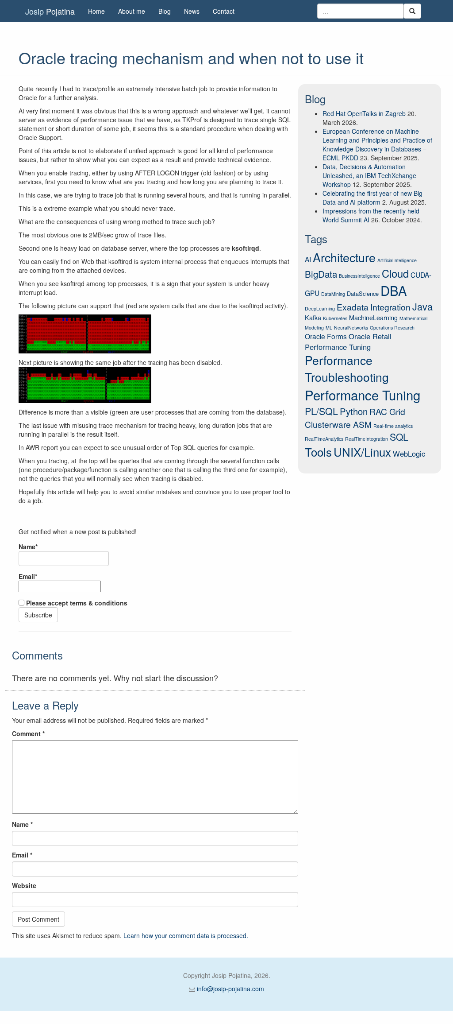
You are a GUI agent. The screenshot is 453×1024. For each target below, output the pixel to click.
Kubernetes (335, 318)
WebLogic (409, 453)
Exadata (353, 307)
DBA (393, 290)
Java (422, 306)
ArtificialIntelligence (397, 260)
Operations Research (392, 327)
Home (96, 11)
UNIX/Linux (362, 451)
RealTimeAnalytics (324, 438)
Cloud (395, 273)
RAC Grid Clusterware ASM (355, 417)
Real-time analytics (393, 426)
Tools (318, 451)
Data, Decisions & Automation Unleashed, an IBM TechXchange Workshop (369, 175)
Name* (28, 546)
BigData (321, 273)
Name (22, 824)
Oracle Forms (326, 336)
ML (329, 327)
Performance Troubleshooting (347, 368)
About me (131, 11)
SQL (399, 436)
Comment (28, 733)
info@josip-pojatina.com (230, 988)
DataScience (363, 293)
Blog (164, 11)
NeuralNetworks (351, 327)
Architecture (344, 257)
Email (22, 854)
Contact (223, 11)
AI (308, 259)
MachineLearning (373, 317)
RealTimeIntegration (366, 438)
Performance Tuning (362, 394)
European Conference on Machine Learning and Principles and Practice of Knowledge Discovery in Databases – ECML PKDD (377, 144)
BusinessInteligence (359, 275)
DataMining (333, 294)
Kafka (313, 317)
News (192, 11)
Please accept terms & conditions (75, 602)
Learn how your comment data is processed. (185, 935)
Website (24, 885)
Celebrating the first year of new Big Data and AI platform (372, 197)
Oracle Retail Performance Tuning (348, 341)
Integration (390, 307)
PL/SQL (321, 411)
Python (354, 411)
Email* (28, 576)
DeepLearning (320, 308)
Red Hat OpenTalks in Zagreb (364, 113)
